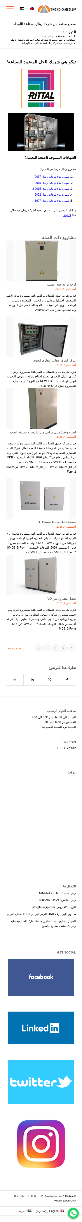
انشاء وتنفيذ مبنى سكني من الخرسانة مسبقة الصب (43, 432)
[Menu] (11, 9)
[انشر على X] (49, 679)
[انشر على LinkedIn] (32, 679)
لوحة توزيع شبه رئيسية (61, 284)
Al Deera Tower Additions (57, 522)
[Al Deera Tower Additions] (41, 498)
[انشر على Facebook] (67, 679)
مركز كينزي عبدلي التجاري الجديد (54, 360)
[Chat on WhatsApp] (73, 1213)
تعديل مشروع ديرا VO (61, 598)
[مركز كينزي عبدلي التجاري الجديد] (41, 337)
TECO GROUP (66, 748)
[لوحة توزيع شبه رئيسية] (41, 261)
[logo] (48, 9)
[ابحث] (41, 9)
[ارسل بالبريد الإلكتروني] (14, 679)
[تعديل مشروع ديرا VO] (41, 575)
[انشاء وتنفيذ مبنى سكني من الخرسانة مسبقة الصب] (41, 408)
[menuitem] (41, 9)
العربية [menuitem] (22, 1211)
